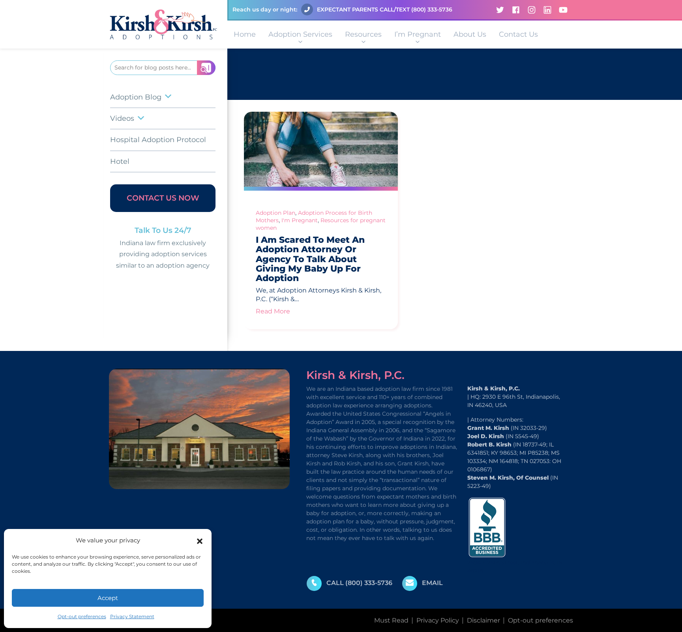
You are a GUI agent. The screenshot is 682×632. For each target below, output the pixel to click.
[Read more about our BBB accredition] (487, 527)
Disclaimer (483, 620)
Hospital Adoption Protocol (158, 139)
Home (245, 34)
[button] (200, 540)
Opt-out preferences (82, 616)
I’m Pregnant (417, 34)
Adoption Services (300, 34)
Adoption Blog (135, 97)
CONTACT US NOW (163, 198)
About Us (469, 34)
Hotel (119, 161)
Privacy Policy (437, 620)
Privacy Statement (132, 616)
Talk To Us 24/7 (163, 230)
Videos (122, 118)
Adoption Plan (275, 212)
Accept (107, 598)
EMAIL (432, 583)
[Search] (206, 67)
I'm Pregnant (299, 220)
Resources (363, 34)
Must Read (391, 620)
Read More (273, 311)
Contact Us (518, 34)
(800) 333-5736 (431, 9)
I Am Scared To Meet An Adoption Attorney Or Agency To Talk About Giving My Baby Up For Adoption (310, 258)
